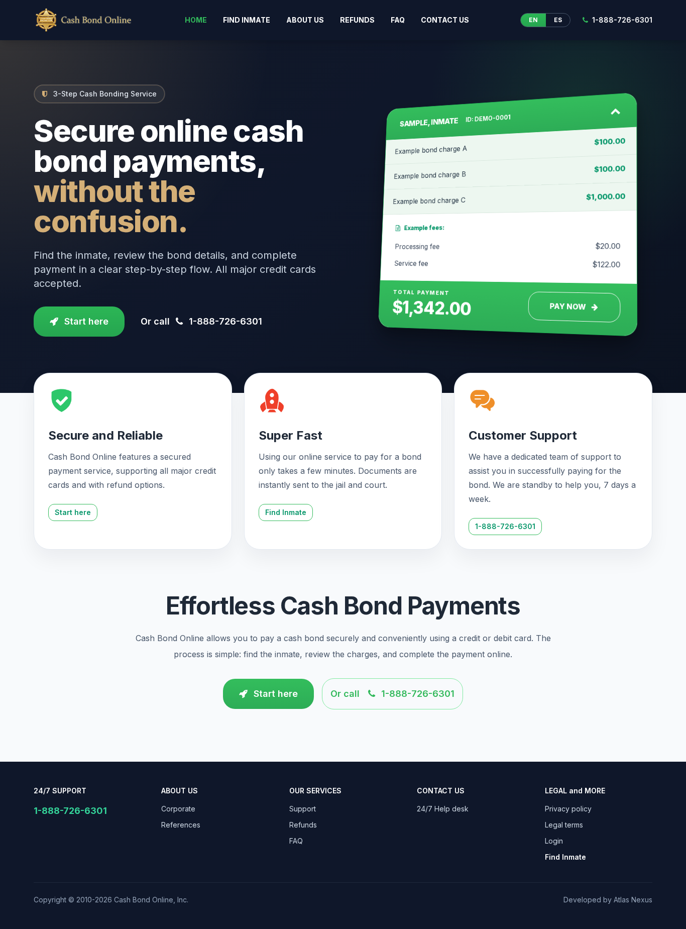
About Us (305, 20)
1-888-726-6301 (622, 20)
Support (302, 808)
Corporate (178, 808)
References (180, 824)
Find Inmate (285, 512)
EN (533, 20)
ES (558, 20)
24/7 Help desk (443, 808)
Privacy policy (568, 808)
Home (196, 20)
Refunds (357, 20)
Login (554, 841)
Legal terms (564, 824)
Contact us (445, 20)
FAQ (398, 20)
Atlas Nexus (633, 899)
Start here (86, 321)
